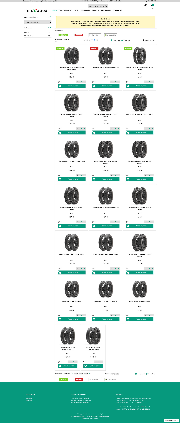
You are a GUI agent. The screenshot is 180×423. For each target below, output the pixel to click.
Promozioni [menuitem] (106, 10)
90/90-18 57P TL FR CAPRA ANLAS (105, 301)
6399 (139, 73)
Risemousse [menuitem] (85, 10)
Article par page (110, 374)
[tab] (37, 32)
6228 (71, 307)
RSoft (96, 418)
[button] (81, 82)
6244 (93, 353)
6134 (139, 120)
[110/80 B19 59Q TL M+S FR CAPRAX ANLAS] (106, 102)
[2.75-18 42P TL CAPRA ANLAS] (72, 289)
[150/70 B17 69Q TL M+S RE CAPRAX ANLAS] (72, 102)
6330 (71, 73)
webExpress (90, 418)
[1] (79, 35)
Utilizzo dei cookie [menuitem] (91, 414)
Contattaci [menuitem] (29, 400)
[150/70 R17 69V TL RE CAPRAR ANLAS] (72, 242)
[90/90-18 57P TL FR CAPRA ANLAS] (106, 289)
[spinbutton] (78, 82)
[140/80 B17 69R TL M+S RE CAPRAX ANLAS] (72, 196)
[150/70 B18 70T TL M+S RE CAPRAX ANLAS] (140, 242)
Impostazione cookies (171, 420)
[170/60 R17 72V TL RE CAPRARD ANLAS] (106, 196)
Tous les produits (111, 35)
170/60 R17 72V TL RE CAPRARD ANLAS (106, 208)
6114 (105, 120)
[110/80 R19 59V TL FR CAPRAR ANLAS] (106, 242)
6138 (139, 167)
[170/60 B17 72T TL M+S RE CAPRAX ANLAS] (140, 196)
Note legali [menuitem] (100, 414)
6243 (67, 353)
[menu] (88, 10)
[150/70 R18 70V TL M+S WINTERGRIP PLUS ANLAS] (72, 56)
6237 (139, 307)
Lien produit (116, 40)
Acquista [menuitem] (95, 10)
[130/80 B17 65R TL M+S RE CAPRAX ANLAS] (140, 149)
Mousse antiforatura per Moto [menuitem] (81, 400)
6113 (71, 120)
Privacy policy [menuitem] (80, 414)
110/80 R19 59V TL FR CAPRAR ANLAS (105, 254)
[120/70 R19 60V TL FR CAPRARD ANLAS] (72, 149)
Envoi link (127, 40)
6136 (105, 167)
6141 (105, 213)
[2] (63, 35)
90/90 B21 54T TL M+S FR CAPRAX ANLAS (139, 114)
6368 (105, 73)
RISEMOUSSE (29, 35)
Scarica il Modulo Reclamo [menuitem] (80, 402)
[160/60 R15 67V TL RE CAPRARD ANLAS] (106, 56)
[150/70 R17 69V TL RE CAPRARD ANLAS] (93, 336)
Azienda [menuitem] (29, 398)
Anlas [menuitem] (75, 10)
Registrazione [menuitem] (65, 10)
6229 (105, 307)
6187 (105, 260)
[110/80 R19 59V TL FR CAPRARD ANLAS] (68, 336)
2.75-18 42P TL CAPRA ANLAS (71, 301)
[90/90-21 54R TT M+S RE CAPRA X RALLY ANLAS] (140, 56)
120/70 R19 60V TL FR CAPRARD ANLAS (72, 161)
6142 (139, 213)
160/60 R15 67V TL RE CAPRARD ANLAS (106, 68)
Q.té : (59, 82)
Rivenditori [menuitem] (117, 10)
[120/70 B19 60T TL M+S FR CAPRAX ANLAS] (106, 149)
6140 (71, 213)
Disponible (95, 35)
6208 (139, 260)
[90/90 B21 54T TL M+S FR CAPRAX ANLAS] (140, 102)
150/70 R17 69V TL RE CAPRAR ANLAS (71, 254)
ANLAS (26, 32)
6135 (71, 167)
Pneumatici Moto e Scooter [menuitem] (80, 398)
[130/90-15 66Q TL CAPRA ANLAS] (140, 289)
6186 (71, 260)
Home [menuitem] (54, 10)
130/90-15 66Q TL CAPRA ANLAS (139, 301)
